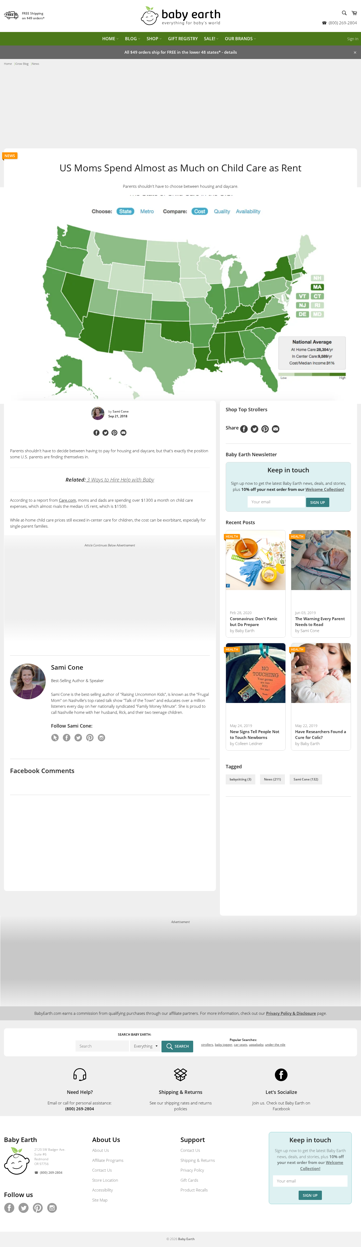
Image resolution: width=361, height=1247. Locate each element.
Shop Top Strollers (246, 409)
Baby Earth (186, 1239)
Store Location (105, 1180)
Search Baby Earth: (134, 1034)
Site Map (100, 1200)
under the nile (275, 1044)
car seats (240, 1044)
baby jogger (223, 1044)
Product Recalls (194, 1190)
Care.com (67, 500)
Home (109, 39)
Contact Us (102, 1170)
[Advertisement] (180, 109)
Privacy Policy (192, 1170)
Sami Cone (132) (306, 779)
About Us (100, 1150)
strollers (207, 1044)
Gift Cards (189, 1180)
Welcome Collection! (325, 489)
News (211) (272, 779)
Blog (131, 39)
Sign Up (317, 502)
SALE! (210, 39)
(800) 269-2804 (343, 22)
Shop (153, 39)
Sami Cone (121, 411)
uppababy (256, 1044)
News (9, 155)
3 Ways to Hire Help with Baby (120, 479)
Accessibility (102, 1190)
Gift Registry (183, 39)
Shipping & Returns (198, 1160)
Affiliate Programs (107, 1160)
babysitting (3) (240, 779)
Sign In (352, 38)
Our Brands (239, 39)
